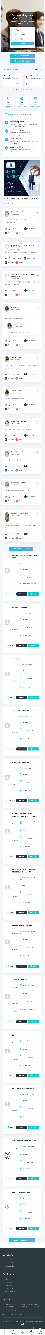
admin (8, 201)
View (22, 594)
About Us (8, 1260)
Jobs (6, 1279)
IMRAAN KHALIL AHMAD (18, 212)
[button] (13, 89)
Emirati (13, 1333)
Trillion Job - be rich (12, 1321)
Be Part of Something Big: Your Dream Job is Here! (20, 198)
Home (4, 1333)
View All (38, 70)
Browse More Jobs (22, 61)
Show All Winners (22, 56)
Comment (31, 229)
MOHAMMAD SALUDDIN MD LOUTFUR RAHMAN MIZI (23, 246)
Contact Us (9, 1263)
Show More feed (21, 549)
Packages (8, 1282)
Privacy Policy (9, 1266)
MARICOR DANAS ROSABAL (20, 513)
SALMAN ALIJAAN (16, 307)
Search (22, 43)
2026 (22, 1323)
